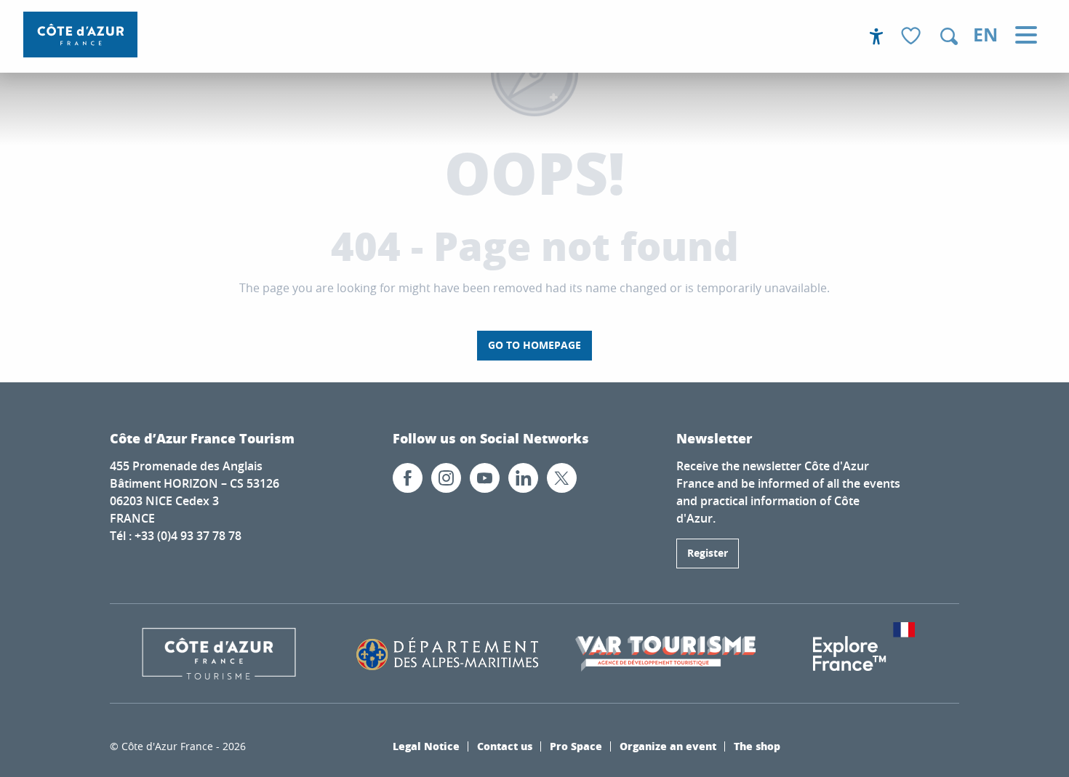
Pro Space (576, 745)
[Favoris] (912, 36)
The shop (757, 745)
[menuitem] (80, 34)
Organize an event (668, 745)
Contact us (504, 745)
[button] (949, 36)
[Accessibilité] (876, 36)
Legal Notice (426, 745)
